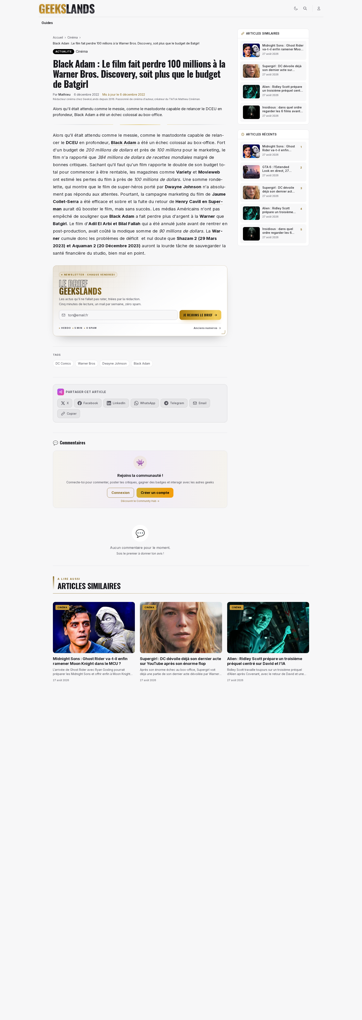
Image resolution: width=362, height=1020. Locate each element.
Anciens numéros (205, 328)
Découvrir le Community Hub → (140, 501)
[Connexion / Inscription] (318, 8)
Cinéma (72, 37)
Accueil (58, 37)
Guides (47, 23)
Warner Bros (86, 363)
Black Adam (123, 142)
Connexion (120, 493)
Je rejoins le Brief (198, 315)
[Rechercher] (305, 8)
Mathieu (64, 94)
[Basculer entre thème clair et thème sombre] (296, 8)
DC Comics (63, 363)
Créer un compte (155, 493)
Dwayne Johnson (183, 186)
